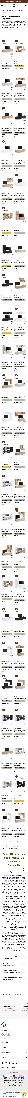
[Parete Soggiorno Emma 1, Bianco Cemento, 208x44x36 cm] (7, 149)
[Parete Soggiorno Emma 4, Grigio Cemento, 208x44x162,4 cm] (20, 349)
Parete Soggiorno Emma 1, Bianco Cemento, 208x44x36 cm (7, 163)
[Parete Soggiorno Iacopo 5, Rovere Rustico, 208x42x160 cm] (20, 483)
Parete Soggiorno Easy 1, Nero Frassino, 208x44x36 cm (20, 631)
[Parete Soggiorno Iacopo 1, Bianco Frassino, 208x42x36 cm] (7, 617)
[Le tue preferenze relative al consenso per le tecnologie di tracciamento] (25, 1095)
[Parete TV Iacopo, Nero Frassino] (7, 717)
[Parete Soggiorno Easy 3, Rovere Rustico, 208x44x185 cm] (20, 283)
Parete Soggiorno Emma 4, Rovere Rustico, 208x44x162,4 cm (20, 96)
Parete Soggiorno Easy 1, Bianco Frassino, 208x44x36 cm (19, 197)
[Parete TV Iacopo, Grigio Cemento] (7, 784)
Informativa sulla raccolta (9, 1096)
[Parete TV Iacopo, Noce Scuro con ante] (7, 450)
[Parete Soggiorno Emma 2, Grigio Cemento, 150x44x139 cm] (7, 349)
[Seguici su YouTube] (13, 1063)
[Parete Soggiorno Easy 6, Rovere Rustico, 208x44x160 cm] (7, 383)
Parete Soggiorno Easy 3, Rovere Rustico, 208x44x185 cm (20, 297)
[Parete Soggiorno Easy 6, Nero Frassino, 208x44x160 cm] (7, 684)
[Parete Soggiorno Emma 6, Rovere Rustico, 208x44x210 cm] (7, 550)
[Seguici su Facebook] (2, 1063)
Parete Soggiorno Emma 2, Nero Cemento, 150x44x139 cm (7, 264)
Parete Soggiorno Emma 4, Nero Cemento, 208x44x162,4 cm (7, 330)
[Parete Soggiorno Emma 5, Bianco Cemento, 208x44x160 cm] (7, 650)
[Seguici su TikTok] (17, 1063)
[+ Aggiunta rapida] (12, 56)
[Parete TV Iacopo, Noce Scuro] (20, 784)
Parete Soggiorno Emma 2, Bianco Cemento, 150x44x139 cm (20, 598)
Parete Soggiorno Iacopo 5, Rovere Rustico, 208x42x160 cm (20, 498)
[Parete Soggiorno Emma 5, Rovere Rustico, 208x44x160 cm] (7, 182)
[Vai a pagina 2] (17, 841)
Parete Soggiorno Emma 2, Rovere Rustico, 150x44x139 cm (20, 230)
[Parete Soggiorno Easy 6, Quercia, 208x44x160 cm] (20, 684)
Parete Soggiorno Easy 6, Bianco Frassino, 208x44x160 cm (7, 431)
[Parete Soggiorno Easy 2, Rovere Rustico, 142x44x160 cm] (20, 650)
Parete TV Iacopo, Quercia (7, 596)
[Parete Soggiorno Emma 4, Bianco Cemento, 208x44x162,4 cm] (20, 316)
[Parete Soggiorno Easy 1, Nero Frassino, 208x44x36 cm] (20, 617)
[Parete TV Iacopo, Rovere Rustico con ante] (7, 216)
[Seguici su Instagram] (6, 1063)
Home (2, 10)
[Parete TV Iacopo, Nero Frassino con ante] (20, 717)
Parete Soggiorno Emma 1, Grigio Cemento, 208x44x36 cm (7, 96)
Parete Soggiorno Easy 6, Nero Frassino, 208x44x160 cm (7, 698)
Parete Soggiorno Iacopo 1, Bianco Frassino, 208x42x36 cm (7, 631)
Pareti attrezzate (9, 10)
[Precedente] (1, 1)
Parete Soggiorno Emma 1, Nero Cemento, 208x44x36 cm (20, 130)
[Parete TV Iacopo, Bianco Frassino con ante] (7, 516)
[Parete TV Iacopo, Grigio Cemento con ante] (20, 750)
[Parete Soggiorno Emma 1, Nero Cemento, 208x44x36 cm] (20, 115)
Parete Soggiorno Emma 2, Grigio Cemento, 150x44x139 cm (7, 364)
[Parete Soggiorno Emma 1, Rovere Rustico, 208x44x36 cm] (7, 49)
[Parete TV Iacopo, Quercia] (7, 583)
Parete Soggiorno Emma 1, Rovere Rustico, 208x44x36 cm (7, 63)
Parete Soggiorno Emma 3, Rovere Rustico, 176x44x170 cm (20, 431)
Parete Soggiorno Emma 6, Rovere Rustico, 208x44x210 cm (7, 564)
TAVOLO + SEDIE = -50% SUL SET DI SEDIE (14, 1)
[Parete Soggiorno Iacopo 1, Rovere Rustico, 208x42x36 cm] (20, 149)
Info (5, 1085)
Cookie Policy (14, 1085)
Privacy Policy (9, 1085)
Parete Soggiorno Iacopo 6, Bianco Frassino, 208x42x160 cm (7, 832)
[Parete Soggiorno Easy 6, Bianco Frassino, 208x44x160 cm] (7, 416)
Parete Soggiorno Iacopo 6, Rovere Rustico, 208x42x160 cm (20, 531)
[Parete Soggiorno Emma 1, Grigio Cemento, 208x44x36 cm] (7, 82)
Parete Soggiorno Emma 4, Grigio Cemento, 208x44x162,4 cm (20, 364)
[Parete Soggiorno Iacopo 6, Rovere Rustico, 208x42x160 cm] (20, 516)
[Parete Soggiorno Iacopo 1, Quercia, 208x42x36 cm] (7, 750)
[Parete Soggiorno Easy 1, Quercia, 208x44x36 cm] (20, 249)
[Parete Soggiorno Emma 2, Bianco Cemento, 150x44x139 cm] (20, 583)
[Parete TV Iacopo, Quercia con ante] (20, 550)
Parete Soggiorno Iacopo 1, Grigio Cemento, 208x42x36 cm (20, 397)
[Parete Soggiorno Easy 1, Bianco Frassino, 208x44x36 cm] (20, 182)
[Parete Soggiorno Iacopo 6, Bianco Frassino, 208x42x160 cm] (7, 817)
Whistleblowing (21, 1085)
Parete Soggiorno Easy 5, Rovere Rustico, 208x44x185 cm (20, 464)
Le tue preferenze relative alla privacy (14, 1093)
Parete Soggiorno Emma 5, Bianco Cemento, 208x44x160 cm (7, 665)
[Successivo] (26, 1)
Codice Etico (14, 1088)
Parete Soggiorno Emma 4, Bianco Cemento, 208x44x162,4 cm (20, 330)
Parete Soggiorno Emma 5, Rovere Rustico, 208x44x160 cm (7, 197)
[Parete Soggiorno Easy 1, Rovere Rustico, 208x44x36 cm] (7, 115)
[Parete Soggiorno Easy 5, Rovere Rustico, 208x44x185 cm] (20, 450)
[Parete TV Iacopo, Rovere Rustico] (20, 49)
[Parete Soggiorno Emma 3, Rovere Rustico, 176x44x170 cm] (20, 416)
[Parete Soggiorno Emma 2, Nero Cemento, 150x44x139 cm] (7, 249)
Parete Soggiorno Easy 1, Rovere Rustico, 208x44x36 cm (6, 130)
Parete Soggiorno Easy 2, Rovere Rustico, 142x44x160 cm (20, 665)
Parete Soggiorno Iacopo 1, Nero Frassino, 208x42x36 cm (7, 297)
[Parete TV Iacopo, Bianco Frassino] (7, 483)
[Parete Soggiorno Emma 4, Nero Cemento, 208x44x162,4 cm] (7, 316)
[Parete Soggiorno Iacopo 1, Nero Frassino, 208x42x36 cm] (7, 283)
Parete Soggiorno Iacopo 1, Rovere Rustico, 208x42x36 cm (20, 163)
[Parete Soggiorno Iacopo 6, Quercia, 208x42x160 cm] (20, 817)
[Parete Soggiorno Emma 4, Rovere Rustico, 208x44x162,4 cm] (20, 82)
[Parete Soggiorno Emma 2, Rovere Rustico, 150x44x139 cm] (20, 216)
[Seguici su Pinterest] (10, 1063)
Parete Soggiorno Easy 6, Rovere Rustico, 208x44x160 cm (7, 397)
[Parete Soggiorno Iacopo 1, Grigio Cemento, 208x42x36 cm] (20, 383)
